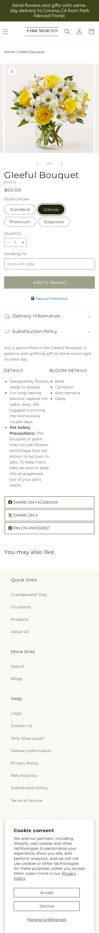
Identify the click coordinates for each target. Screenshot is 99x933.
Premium (20, 221)
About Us (20, 631)
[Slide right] (62, 163)
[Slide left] (37, 163)
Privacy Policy (24, 763)
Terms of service (26, 800)
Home (9, 52)
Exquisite (54, 221)
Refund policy (24, 775)
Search (17, 666)
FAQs (16, 713)
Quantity (13, 233)
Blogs (16, 678)
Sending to (23, 254)
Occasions (21, 606)
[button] (67, 32)
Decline (47, 906)
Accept (47, 892)
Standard (20, 209)
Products (20, 619)
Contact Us (21, 725)
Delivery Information (31, 750)
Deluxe (51, 209)
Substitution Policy (29, 787)
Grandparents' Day (29, 594)
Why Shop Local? (28, 738)
